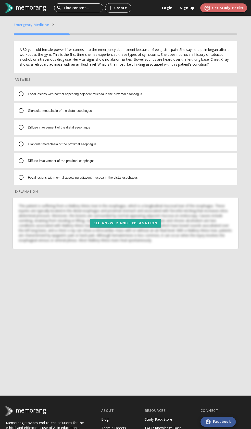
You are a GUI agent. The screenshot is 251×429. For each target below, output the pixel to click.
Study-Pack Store (158, 419)
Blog (105, 419)
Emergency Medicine (31, 24)
